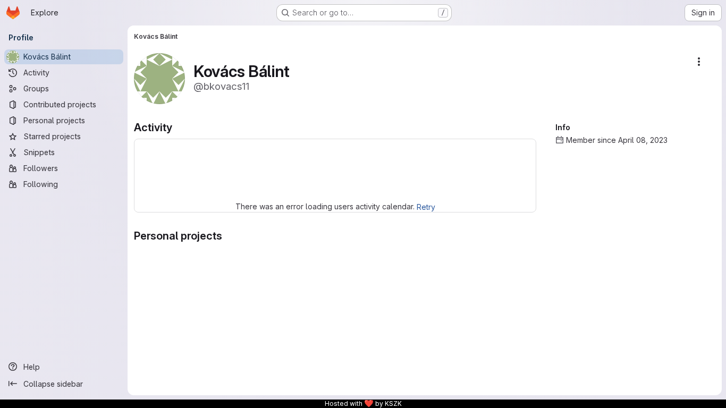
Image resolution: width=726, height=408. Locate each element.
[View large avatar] (159, 77)
